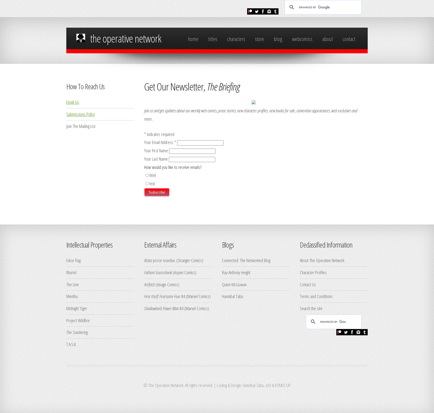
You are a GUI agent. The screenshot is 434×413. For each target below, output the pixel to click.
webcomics (302, 39)
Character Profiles (313, 272)
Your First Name (156, 150)
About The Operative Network (322, 260)
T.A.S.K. (71, 344)
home (193, 39)
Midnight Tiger (76, 308)
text (152, 183)
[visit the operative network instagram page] (269, 13)
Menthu (72, 296)
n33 (268, 385)
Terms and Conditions (316, 296)
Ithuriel (71, 272)
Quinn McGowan (234, 284)
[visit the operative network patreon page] (250, 13)
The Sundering (77, 332)
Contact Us (308, 284)
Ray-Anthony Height (236, 272)
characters (236, 39)
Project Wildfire (78, 320)
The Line (72, 284)
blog (278, 39)
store (259, 39)
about (327, 39)
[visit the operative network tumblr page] (275, 13)
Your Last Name (156, 159)
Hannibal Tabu (232, 296)
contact (349, 39)
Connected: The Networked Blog (246, 260)
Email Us (72, 102)
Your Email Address (160, 142)
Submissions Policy (80, 114)
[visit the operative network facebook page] (263, 13)
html (152, 175)
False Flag (73, 260)
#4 (164, 296)
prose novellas (159, 260)
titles (212, 39)
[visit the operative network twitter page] (256, 13)
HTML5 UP (283, 385)
